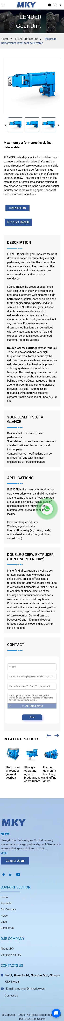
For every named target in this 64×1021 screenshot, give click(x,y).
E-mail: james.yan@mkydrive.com (25, 988)
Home (5, 38)
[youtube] (18, 874)
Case (4, 921)
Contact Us (7, 927)
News (4, 915)
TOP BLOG (25, 1018)
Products (6, 903)
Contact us (15, 208)
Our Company (9, 909)
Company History (11, 954)
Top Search (38, 1018)
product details (18, 222)
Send (32, 717)
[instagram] (10, 874)
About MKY (7, 948)
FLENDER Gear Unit (26, 38)
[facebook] (3, 874)
